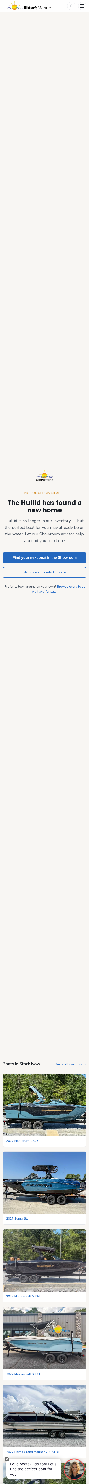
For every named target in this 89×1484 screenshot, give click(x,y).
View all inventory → (71, 1064)
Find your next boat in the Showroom (45, 558)
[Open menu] (82, 6)
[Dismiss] (7, 1459)
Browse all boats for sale (45, 572)
